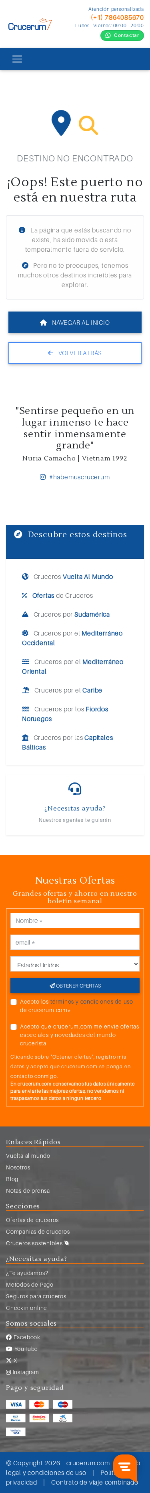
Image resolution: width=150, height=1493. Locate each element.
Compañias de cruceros (38, 1231)
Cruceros (72, 576)
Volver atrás (79, 352)
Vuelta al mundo (28, 1155)
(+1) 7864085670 (117, 17)
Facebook (26, 1337)
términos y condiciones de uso (91, 1001)
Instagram (25, 1372)
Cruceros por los (65, 714)
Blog (12, 1178)
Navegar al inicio (80, 322)
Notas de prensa (28, 1190)
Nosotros (18, 1167)
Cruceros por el (72, 638)
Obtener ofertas (78, 985)
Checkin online (26, 1307)
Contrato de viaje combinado (94, 1482)
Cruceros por (71, 614)
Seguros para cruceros (36, 1296)
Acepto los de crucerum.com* (76, 1005)
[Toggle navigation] (17, 59)
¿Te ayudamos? (27, 1272)
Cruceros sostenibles (35, 1243)
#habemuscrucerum (79, 477)
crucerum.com (88, 1463)
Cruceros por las (67, 742)
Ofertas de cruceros (32, 1219)
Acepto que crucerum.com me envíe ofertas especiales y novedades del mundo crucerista (79, 1035)
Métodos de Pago (30, 1284)
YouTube (25, 1348)
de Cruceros (62, 595)
